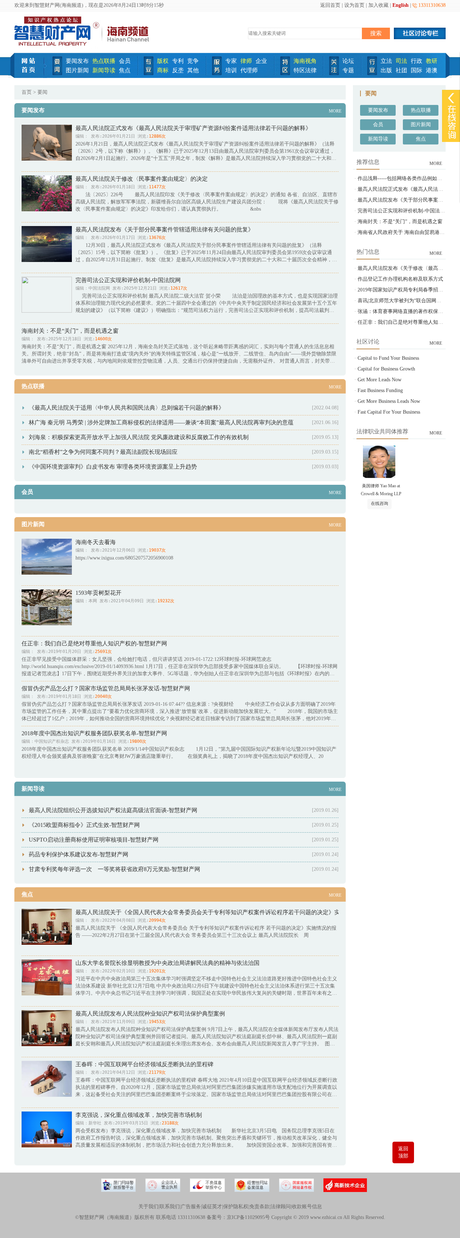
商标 (163, 70)
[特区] (285, 73)
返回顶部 (403, 1152)
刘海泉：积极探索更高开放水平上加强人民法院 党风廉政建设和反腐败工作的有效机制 (139, 437)
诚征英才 (212, 1206)
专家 (231, 61)
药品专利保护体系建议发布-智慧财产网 (78, 854)
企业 (261, 61)
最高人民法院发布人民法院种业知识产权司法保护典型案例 (150, 1014)
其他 (193, 70)
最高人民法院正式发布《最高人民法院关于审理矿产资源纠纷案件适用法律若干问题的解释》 (193, 128)
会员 (124, 61)
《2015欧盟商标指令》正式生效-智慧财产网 (84, 825)
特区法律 (305, 70)
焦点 (124, 70)
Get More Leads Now (379, 379)
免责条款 (259, 1206)
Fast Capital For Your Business (389, 412)
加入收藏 (378, 5)
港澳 (431, 70)
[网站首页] (30, 76)
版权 (163, 61)
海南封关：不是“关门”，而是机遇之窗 (70, 331)
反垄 (178, 70)
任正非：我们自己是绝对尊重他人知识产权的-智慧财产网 (94, 643)
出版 (386, 70)
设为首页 (354, 5)
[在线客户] (451, 98)
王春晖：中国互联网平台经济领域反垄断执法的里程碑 (144, 1064)
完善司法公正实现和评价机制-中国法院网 (128, 280)
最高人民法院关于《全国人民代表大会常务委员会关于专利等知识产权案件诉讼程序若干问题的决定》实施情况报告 (222, 912)
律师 (246, 61)
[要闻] (57, 73)
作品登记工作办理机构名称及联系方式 (400, 279)
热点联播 (103, 61)
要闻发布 (77, 61)
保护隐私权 (235, 1206)
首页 (27, 92)
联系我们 (170, 1206)
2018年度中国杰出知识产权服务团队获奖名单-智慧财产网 (94, 733)
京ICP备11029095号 (248, 1217)
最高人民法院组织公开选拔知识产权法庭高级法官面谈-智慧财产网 (113, 810)
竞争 (193, 61)
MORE (335, 111)
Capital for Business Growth (386, 369)
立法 (386, 61)
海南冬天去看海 (95, 542)
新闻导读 (103, 70)
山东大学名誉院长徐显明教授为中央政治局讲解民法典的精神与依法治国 (167, 963)
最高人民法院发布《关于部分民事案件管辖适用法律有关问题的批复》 (164, 229)
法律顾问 (281, 1206)
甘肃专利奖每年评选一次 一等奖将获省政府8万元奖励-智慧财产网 (114, 869)
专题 (348, 70)
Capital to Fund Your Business (388, 358)
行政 (416, 61)
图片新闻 (77, 70)
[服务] (217, 73)
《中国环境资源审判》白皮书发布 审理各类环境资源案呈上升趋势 (113, 466)
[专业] (148, 73)
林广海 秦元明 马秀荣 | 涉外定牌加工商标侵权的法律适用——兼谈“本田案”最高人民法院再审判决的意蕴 (161, 422)
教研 (431, 61)
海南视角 (305, 61)
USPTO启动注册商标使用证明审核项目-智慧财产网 (93, 839)
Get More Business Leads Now (389, 401)
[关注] (334, 73)
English (400, 5)
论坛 (348, 61)
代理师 (249, 70)
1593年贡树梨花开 (98, 593)
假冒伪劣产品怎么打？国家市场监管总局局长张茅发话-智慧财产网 (106, 688)
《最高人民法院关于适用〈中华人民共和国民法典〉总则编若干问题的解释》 (126, 407)
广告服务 (191, 1206)
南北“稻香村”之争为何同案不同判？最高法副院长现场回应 (103, 451)
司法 (401, 61)
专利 (178, 61)
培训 (231, 70)
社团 (401, 70)
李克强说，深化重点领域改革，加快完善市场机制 (138, 1115)
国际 (416, 70)
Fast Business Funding (380, 390)
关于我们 (148, 1206)
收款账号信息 (307, 1206)
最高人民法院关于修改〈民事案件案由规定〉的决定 (141, 179)
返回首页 (330, 5)
